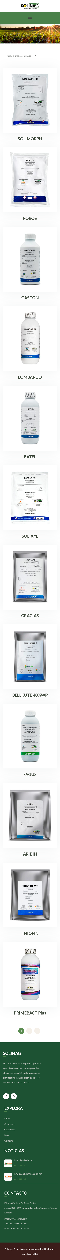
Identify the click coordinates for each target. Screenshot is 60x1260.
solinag (22, 1165)
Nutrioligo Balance (23, 1160)
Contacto (8, 1140)
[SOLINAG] (30, 5)
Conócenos (9, 1124)
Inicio (7, 1118)
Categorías (9, 1129)
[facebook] (6, 1096)
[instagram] (14, 1096)
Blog (6, 1135)
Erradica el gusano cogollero (28, 1174)
